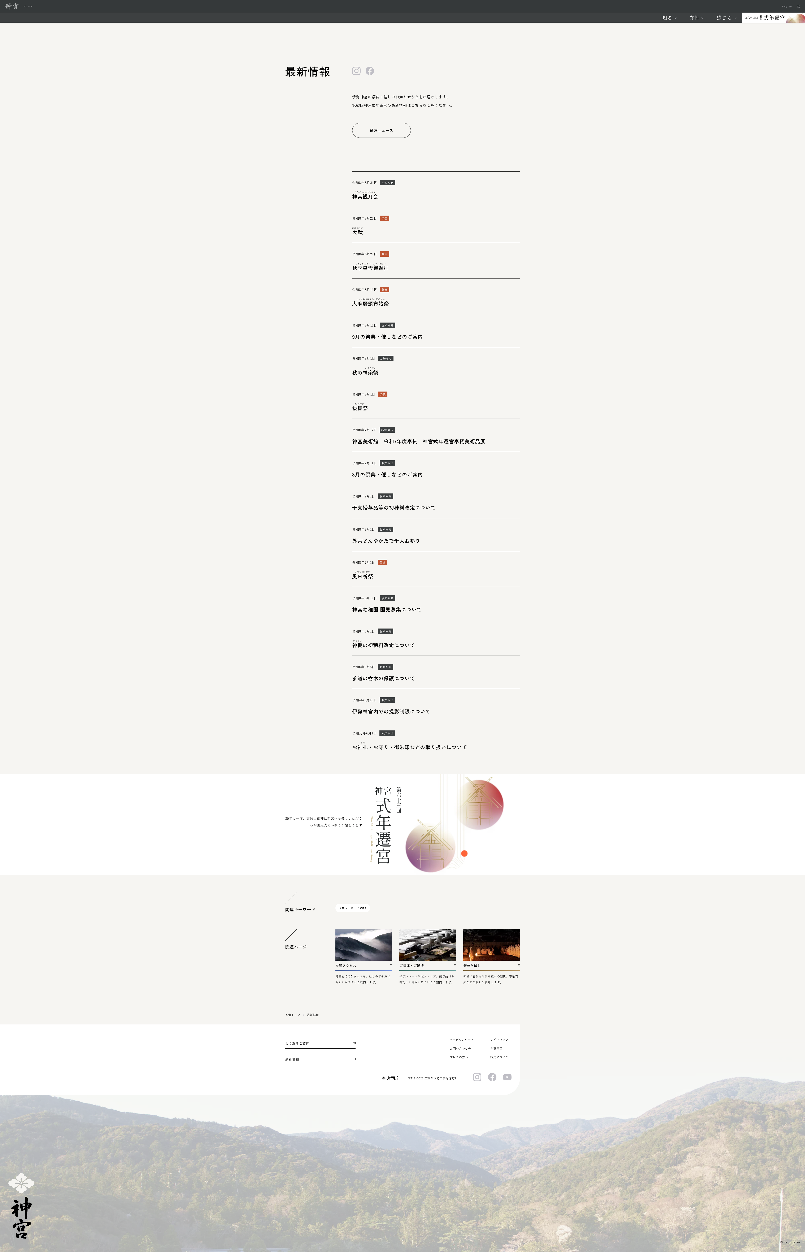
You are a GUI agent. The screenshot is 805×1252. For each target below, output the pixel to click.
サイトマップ (499, 1039)
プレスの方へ (459, 1057)
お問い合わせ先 (460, 1048)
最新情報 (292, 1059)
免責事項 (496, 1048)
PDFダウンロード (462, 1039)
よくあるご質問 (297, 1043)
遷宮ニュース (381, 130)
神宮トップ (292, 1015)
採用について (499, 1057)
